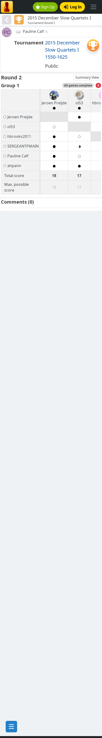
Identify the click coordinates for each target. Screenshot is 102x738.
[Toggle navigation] (93, 7)
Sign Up (48, 7)
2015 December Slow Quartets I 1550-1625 (62, 49)
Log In (76, 7)
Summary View (87, 77)
